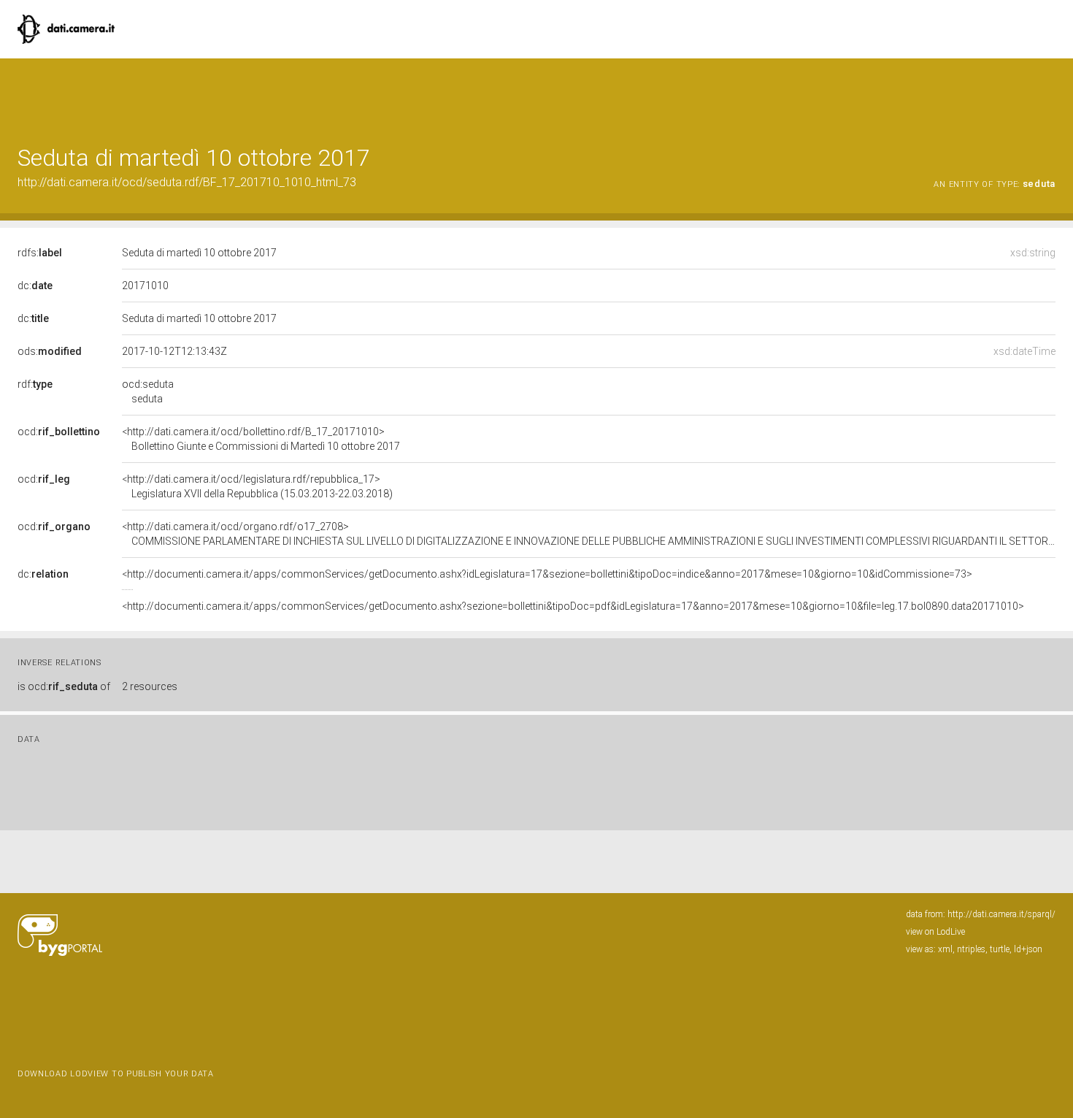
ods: (50, 351)
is (64, 686)
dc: (35, 285)
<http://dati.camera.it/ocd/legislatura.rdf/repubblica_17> (257, 486)
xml (945, 949)
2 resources (149, 686)
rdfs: (40, 253)
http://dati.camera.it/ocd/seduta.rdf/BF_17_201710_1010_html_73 (187, 182)
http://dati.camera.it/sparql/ (1001, 914)
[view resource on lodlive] (1048, 94)
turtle (999, 949)
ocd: (59, 431)
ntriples (971, 949)
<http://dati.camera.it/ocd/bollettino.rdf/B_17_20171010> (261, 439)
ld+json (1028, 949)
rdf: (35, 384)
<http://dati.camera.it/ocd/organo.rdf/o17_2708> (588, 534)
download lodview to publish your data (116, 1074)
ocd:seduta (148, 391)
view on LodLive (935, 932)
